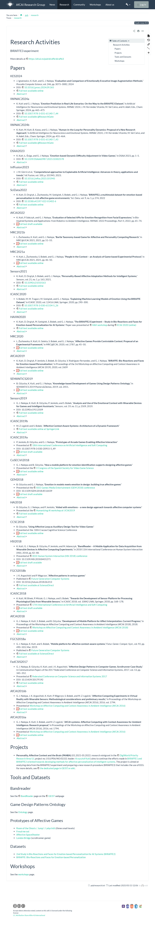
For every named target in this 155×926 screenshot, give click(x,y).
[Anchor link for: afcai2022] (26, 212)
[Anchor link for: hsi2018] (22, 541)
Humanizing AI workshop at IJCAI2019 (55, 510)
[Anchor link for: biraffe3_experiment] (40, 50)
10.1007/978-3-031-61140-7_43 (41, 139)
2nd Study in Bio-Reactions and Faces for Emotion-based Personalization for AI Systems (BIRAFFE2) (66, 854)
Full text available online (31, 90)
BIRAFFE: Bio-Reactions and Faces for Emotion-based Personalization (51, 857)
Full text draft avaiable (30, 562)
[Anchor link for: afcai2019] (26, 355)
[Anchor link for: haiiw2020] (27, 316)
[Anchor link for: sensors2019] (28, 398)
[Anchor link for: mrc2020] (24, 336)
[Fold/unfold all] (149, 48)
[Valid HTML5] (131, 906)
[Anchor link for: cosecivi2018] (30, 459)
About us (110, 4)
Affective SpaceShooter (28, 834)
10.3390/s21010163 (35, 282)
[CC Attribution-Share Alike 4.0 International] (19, 905)
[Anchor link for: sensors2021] (28, 271)
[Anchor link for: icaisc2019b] (29, 420)
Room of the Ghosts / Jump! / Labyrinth (35, 828)
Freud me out (22, 831)
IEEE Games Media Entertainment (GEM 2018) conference (65, 487)
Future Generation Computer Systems (50, 578)
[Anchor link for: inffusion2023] (30, 167)
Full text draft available (30, 224)
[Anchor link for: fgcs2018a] (27, 638)
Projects (118, 53)
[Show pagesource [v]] (149, 36)
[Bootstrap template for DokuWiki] (123, 906)
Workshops (95, 4)
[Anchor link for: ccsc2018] (25, 521)
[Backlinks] (149, 44)
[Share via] (134, 30)
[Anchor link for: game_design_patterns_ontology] (67, 804)
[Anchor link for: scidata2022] (28, 189)
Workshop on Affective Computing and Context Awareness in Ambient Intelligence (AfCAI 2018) (80, 627)
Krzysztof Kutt (82, 758)
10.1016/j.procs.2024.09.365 (39, 87)
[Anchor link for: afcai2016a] (27, 717)
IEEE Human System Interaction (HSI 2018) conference (59, 556)
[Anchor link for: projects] (30, 746)
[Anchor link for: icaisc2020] (27, 293)
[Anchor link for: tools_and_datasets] (52, 777)
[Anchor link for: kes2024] (23, 75)
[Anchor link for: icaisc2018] (27, 593)
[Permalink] (142, 30)
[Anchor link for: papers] (27, 67)
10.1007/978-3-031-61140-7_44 (41, 113)
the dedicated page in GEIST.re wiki (57, 768)
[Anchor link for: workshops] (37, 866)
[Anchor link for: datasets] (28, 846)
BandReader (27, 796)
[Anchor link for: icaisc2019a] (29, 437)
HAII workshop (99, 325)
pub (26, 15)
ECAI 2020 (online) (126, 325)
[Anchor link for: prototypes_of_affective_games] (65, 820)
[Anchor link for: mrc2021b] (26, 232)
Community (79, 4)
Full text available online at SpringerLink (39, 429)
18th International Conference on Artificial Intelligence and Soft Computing (69, 445)
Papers (118, 49)
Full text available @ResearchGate (36, 116)
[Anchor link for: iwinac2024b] (30, 124)
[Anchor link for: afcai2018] (26, 616)
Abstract (21, 93)
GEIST (51, 796)
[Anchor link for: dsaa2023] (26, 150)
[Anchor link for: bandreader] (33, 788)
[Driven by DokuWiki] (140, 906)
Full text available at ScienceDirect (36, 585)
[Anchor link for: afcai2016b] (27, 690)
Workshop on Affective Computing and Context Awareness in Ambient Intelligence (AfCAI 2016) (77, 705)
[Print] (138, 30)
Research (64, 4)
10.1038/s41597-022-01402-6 (40, 201)
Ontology (23, 812)
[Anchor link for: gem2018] (24, 479)
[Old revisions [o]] (149, 40)
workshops (23, 874)
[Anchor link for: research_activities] (63, 41)
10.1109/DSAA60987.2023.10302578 (44, 159)
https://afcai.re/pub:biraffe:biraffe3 (46, 58)
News (52, 4)
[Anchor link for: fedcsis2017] (29, 661)
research (34, 15)
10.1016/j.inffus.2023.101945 (39, 178)
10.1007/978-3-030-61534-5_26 (41, 305)
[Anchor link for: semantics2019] (34, 378)
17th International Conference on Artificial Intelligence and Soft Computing (69, 604)
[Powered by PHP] (127, 906)
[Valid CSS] (136, 906)
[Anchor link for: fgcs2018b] (27, 570)
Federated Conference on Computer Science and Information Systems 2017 (69, 676)
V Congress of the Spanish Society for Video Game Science (65, 468)
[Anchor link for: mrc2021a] (26, 251)
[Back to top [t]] (149, 53)
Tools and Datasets (123, 57)
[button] (128, 4)
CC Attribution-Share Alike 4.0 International (29, 915)
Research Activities (121, 45)
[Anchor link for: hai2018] (23, 502)
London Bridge (23, 838)
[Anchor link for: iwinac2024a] (30, 98)
